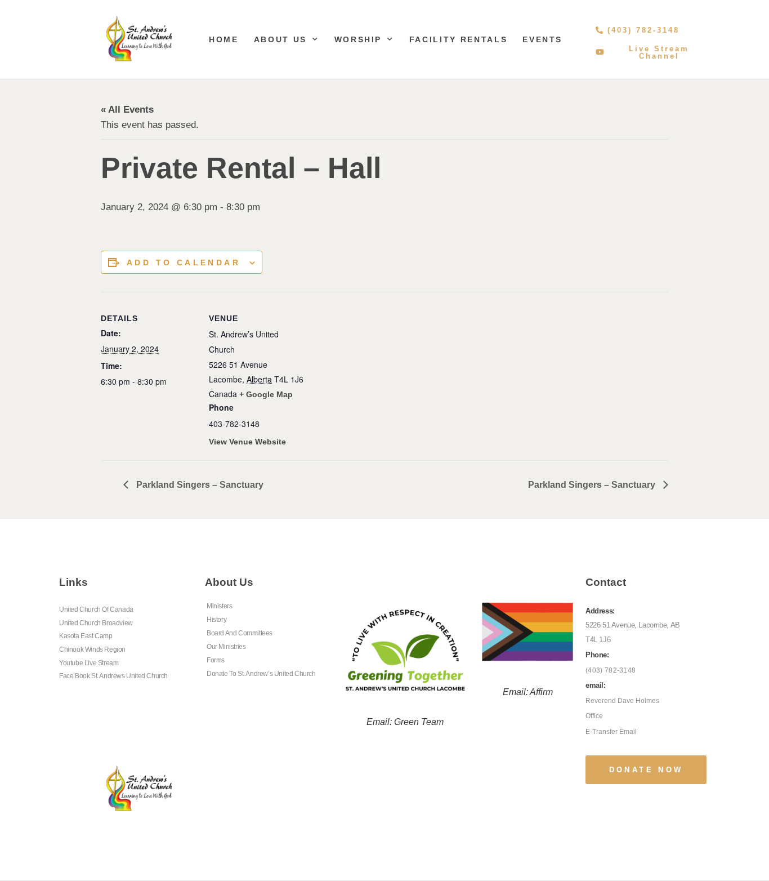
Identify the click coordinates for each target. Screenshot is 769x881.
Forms (216, 660)
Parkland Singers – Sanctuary (198, 485)
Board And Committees (239, 633)
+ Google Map (266, 394)
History (216, 620)
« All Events (127, 109)
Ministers (219, 606)
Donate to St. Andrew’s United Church (261, 674)
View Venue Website (247, 441)
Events (542, 39)
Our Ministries (226, 647)
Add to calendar (183, 262)
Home (224, 39)
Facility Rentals (458, 39)
